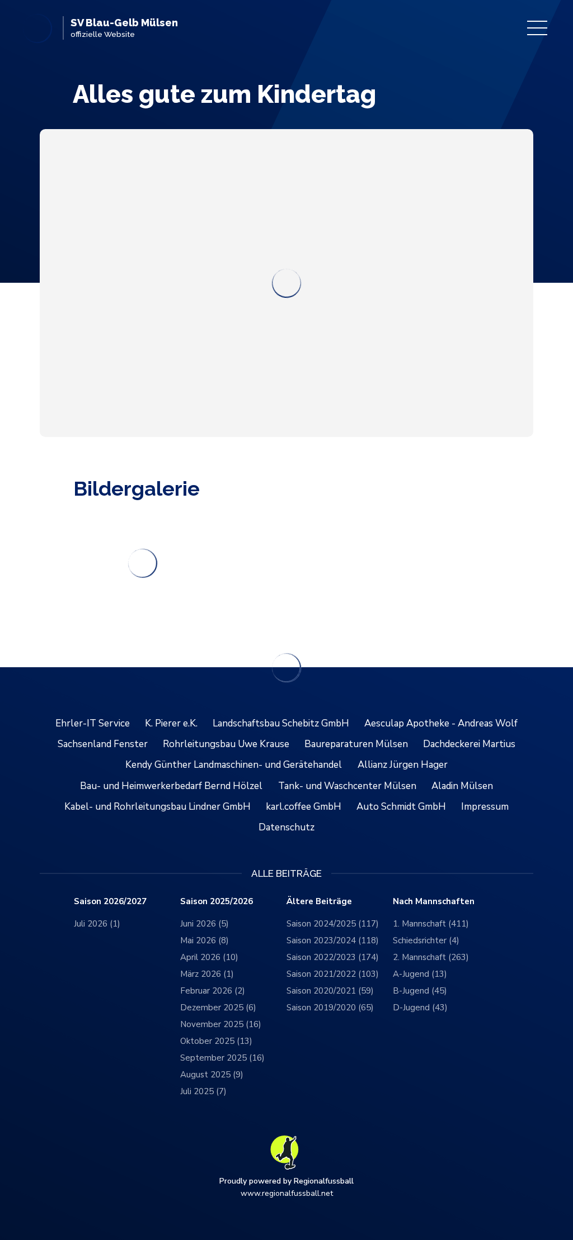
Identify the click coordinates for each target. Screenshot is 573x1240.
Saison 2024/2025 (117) (332, 923)
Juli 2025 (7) (203, 1091)
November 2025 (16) (220, 1024)
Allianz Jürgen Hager (403, 764)
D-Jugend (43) (420, 1007)
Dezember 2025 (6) (218, 1007)
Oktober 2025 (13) (216, 1041)
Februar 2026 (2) (212, 990)
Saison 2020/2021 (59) (330, 990)
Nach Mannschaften (434, 901)
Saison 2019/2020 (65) (330, 1007)
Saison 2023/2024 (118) (332, 940)
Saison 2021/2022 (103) (332, 974)
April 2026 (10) (209, 957)
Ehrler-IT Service (92, 723)
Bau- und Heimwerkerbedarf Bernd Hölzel (171, 786)
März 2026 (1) (207, 974)
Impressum (485, 806)
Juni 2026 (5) (204, 923)
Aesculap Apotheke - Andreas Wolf (441, 723)
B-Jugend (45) (420, 990)
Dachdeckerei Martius (469, 744)
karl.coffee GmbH (303, 806)
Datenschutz (286, 827)
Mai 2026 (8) (204, 940)
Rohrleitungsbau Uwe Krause (226, 744)
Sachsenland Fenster (103, 744)
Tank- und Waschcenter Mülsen (347, 786)
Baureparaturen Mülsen (356, 744)
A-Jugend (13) (420, 974)
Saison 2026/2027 (110, 901)
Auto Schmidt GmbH (401, 806)
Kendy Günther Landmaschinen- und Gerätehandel (233, 764)
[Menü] (537, 28)
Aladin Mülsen (462, 786)
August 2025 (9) (211, 1074)
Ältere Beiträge (319, 901)
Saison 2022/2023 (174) (332, 957)
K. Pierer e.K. (171, 723)
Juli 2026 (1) (97, 923)
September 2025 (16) (222, 1057)
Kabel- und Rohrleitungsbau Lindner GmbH (157, 806)
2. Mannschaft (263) (431, 957)
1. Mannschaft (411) (431, 923)
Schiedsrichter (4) (426, 940)
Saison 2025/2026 (216, 901)
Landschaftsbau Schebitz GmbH (281, 723)
